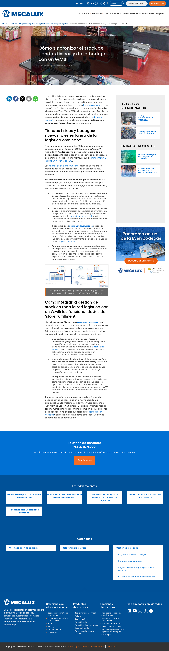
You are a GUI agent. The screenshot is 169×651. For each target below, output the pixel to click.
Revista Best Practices (111, 626)
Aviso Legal (73, 647)
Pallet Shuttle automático (86, 625)
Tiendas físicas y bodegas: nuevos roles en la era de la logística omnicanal (20, 117)
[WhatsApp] (29, 100)
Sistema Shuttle (82, 628)
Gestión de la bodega (127, 548)
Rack (50, 623)
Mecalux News (112, 14)
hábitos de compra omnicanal (64, 166)
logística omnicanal (93, 105)
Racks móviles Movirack (85, 613)
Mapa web (112, 647)
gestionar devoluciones (81, 226)
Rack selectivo (81, 619)
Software (97, 14)
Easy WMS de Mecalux (88, 322)
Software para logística (74, 548)
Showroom (135, 14)
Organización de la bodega (132, 555)
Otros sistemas (54, 629)
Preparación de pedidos (130, 561)
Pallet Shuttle (81, 622)
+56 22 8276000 (84, 447)
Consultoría (53, 632)
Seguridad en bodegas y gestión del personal (136, 569)
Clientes (125, 14)
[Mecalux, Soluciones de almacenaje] (23, 18)
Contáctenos (84, 460)
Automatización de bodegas (23, 548)
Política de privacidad (93, 647)
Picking (51, 626)
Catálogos (106, 635)
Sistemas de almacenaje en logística (136, 577)
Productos (84, 14)
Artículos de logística (111, 623)
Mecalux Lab (148, 14)
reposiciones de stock (81, 216)
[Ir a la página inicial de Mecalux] (3, 24)
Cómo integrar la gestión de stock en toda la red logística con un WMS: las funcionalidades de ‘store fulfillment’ (21, 130)
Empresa (161, 14)
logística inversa (67, 242)
